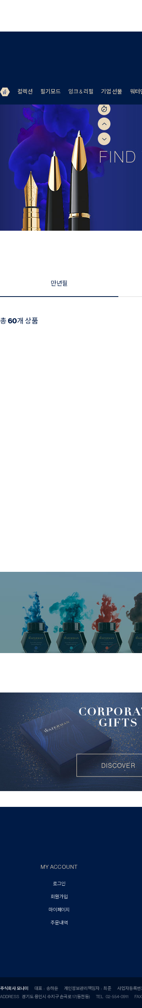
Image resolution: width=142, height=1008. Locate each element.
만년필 (59, 283)
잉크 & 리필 (80, 91)
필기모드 (50, 91)
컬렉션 (25, 91)
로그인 (59, 884)
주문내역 (58, 923)
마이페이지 (59, 910)
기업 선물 (111, 91)
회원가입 (58, 897)
